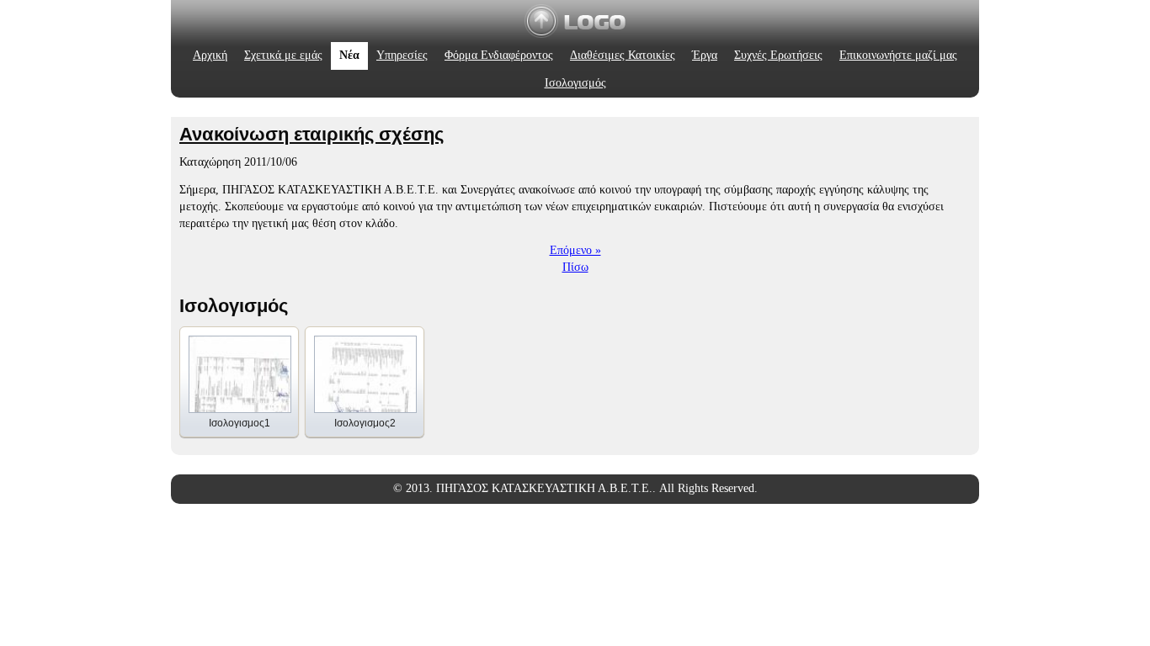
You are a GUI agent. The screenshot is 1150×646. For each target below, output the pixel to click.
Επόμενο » (575, 250)
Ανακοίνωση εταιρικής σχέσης (311, 134)
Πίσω (575, 267)
